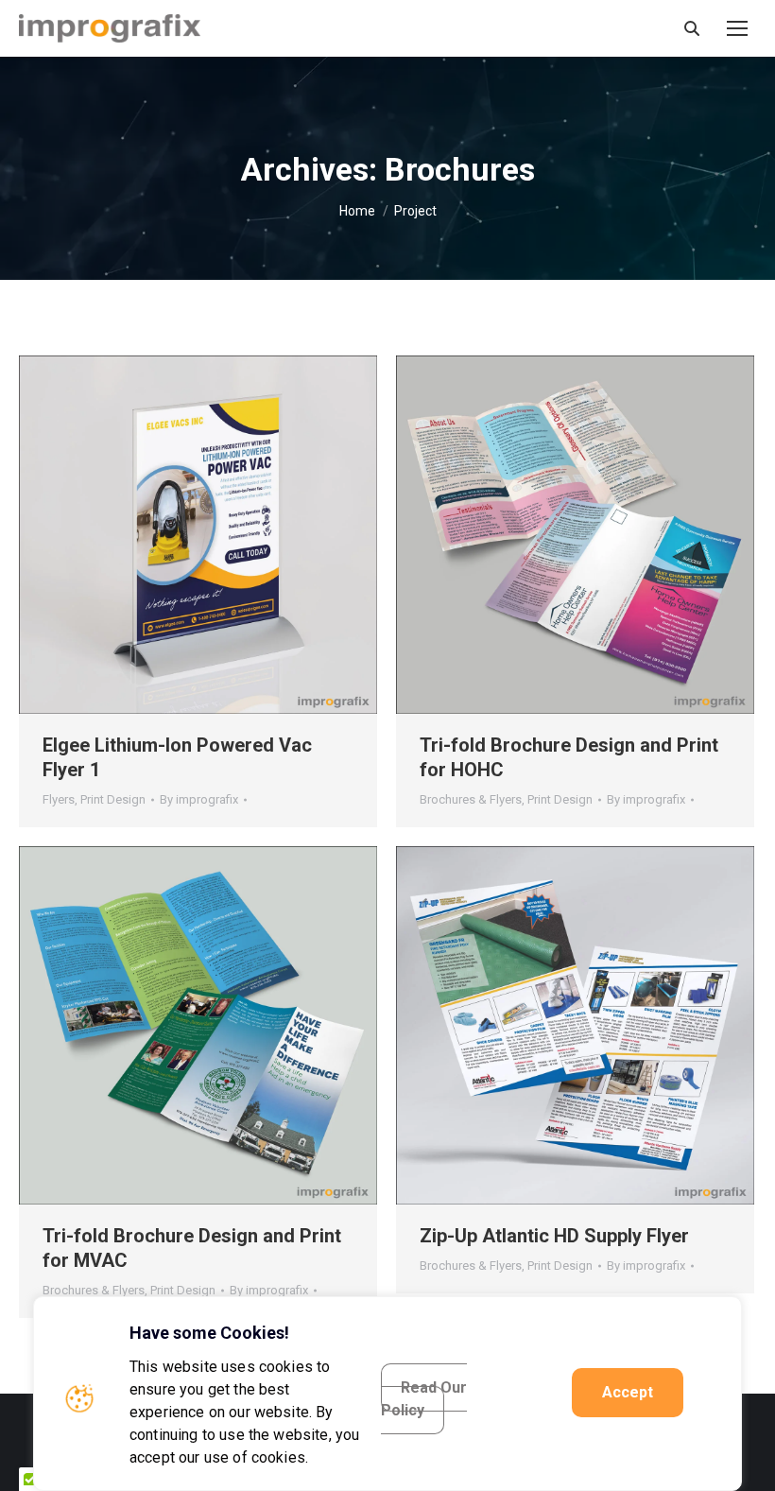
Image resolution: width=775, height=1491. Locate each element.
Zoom (173, 535)
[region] (387, 1393)
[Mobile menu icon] (737, 28)
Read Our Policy (424, 1398)
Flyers (59, 799)
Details (224, 535)
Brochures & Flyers (471, 799)
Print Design (113, 799)
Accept (627, 1392)
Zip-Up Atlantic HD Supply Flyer (554, 1235)
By (199, 799)
